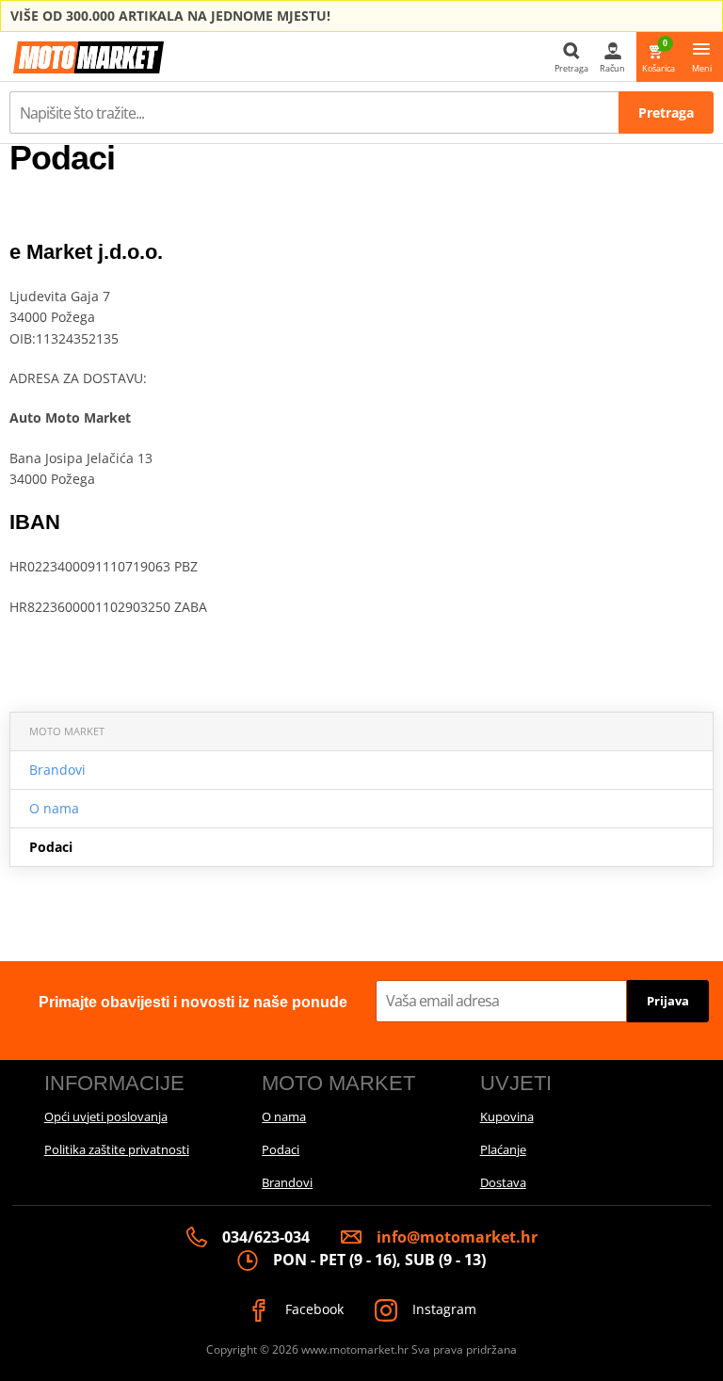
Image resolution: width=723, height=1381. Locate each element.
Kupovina (507, 1116)
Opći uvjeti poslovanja (106, 1116)
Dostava (503, 1182)
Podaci (50, 847)
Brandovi (57, 770)
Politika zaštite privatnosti (116, 1149)
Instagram (442, 1309)
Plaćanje (503, 1149)
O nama (54, 808)
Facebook (312, 1309)
